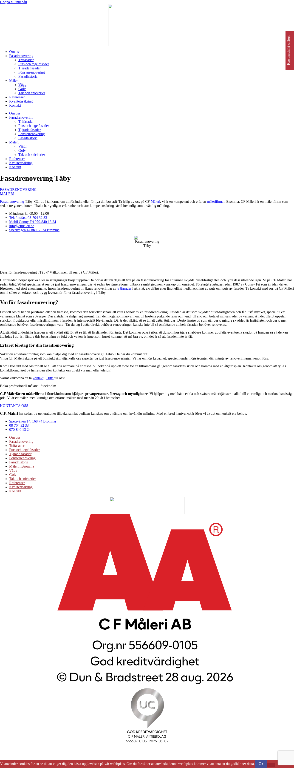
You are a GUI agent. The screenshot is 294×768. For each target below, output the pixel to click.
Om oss (14, 52)
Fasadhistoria (27, 76)
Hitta (50, 378)
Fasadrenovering (21, 56)
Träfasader (26, 60)
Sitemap (105, 754)
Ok (261, 764)
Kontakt (15, 105)
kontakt (38, 378)
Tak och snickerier (31, 93)
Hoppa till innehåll (13, 2)
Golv (22, 89)
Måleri (14, 81)
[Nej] (271, 765)
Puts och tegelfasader (33, 64)
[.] (147, 685)
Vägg (22, 85)
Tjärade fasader (29, 68)
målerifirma (215, 201)
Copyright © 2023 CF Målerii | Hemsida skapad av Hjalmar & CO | (49, 754)
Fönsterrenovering (31, 72)
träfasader (124, 288)
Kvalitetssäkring (21, 101)
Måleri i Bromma (21, 466)
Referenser (17, 97)
